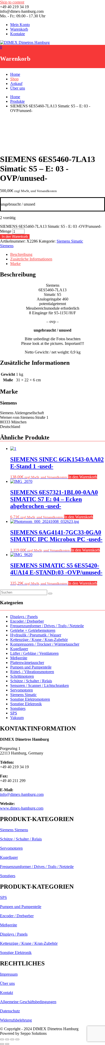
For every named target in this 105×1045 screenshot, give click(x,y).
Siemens (7, 246)
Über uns (17, 88)
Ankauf (16, 83)
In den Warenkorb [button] (82, 477)
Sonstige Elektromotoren (30, 699)
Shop (14, 79)
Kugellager (19, 649)
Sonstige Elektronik (26, 704)
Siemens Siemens (14, 830)
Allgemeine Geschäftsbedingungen (28, 1002)
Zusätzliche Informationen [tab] (31, 259)
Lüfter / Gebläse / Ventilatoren (34, 653)
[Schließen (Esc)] (17, 1039)
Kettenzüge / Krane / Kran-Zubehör (39, 639)
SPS (13, 713)
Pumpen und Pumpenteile (30, 667)
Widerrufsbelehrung (16, 1020)
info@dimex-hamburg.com (22, 794)
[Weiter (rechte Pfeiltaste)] (7, 1044)
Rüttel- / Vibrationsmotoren (32, 672)
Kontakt (6, 992)
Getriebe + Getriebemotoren (32, 630)
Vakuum (17, 717)
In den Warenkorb (15, 236)
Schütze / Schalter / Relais (31, 681)
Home (15, 74)
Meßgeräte (18, 658)
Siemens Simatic (70, 241)
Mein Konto (20, 24)
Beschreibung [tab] (21, 254)
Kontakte (17, 34)
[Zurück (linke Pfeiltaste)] (2, 1044)
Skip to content (12, 2)
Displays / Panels (24, 616)
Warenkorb (19, 29)
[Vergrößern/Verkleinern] (2, 1039)
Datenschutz (10, 1011)
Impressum (9, 974)
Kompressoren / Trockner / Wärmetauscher (44, 644)
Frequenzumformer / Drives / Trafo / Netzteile (47, 626)
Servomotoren (21, 690)
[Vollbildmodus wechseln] (7, 1039)
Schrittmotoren (22, 676)
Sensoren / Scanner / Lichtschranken (39, 685)
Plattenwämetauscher (27, 662)
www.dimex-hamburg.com (21, 808)
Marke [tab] (15, 263)
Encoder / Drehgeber (27, 621)
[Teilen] (12, 1039)
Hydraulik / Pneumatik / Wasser (35, 635)
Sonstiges (17, 708)
